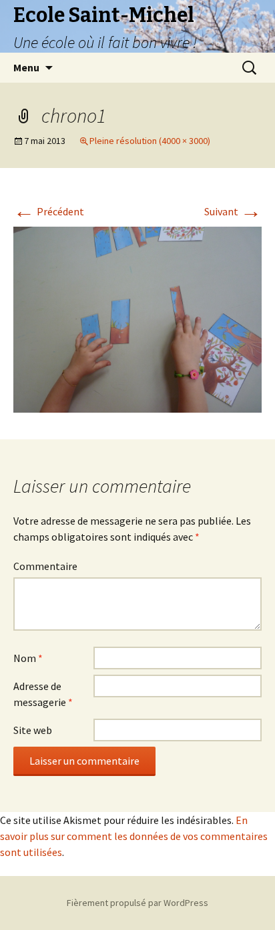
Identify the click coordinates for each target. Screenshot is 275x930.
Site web (32, 730)
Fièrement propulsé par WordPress (137, 903)
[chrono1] (137, 318)
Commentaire (45, 566)
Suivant (233, 211)
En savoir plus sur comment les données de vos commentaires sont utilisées (134, 836)
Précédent (48, 211)
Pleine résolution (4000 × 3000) (149, 141)
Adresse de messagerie (43, 694)
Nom (28, 658)
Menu (26, 67)
